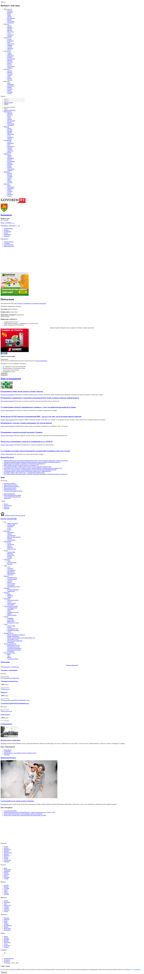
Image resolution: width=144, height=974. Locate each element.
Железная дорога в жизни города (10, 740)
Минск (9, 25)
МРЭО (9, 657)
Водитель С (4, 692)
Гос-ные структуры (9, 652)
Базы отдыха (10, 621)
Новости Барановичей (11, 379)
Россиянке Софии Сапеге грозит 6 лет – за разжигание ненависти (24, 472)
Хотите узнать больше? (7, 394)
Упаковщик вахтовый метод (9, 681)
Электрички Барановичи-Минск (13, 491)
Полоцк (9, 78)
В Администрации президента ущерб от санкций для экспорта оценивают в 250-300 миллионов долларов (36, 474)
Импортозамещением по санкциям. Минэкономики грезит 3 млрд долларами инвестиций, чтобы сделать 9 (36, 460)
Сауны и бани (11, 552)
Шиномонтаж (11, 573)
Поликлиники (11, 540)
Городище (7, 754)
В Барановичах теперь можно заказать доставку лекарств (22, 391)
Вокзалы (9, 564)
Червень (9, 36)
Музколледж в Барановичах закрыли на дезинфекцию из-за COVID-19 (26, 441)
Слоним (9, 46)
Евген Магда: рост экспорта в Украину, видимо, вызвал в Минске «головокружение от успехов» (33, 468)
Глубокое (9, 74)
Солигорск (10, 34)
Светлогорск (11, 66)
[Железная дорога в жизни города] (9, 737)
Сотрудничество (8, 244)
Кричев (9, 19)
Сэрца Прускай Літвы (10, 810)
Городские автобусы (10, 483)
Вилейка (9, 28)
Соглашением (136, 969)
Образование (7, 541)
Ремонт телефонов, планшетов (16, 634)
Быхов (9, 13)
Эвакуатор (10, 574)
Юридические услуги (13, 645)
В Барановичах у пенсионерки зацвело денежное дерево (20, 753)
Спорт (6, 624)
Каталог (6, 230)
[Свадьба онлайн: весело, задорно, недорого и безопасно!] (29, 797)
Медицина (7, 531)
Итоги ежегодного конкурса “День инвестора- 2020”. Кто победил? (23, 813)
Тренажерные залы (12, 628)
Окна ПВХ (10, 609)
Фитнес (9, 627)
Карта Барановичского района (12, 495)
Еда (5, 522)
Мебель (9, 613)
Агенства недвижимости (14, 648)
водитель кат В (5, 714)
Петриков (10, 61)
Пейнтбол (10, 553)
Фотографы (10, 604)
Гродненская (7, 140)
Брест (8, 83)
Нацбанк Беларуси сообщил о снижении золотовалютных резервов (24, 463)
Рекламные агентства (13, 646)
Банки (9, 594)
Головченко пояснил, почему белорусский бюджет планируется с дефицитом (27, 471)
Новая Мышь (8, 750)
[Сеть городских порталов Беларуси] (13, 202)
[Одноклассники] (4, 353)
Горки (9, 15)
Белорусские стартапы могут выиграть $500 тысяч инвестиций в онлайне (25, 815)
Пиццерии (10, 526)
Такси (9, 561)
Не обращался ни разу (8, 371)
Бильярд (9, 558)
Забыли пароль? (8, 102)
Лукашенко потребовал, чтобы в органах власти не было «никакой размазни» (27, 466)
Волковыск (10, 40)
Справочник (7, 231)
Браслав (9, 72)
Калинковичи (11, 58)
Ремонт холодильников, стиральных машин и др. (21, 637)
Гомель (9, 52)
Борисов (9, 27)
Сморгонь (10, 48)
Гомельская (7, 153)
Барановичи (10, 84)
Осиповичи (10, 22)
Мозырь (9, 60)
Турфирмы (10, 618)
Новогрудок (10, 43)
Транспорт (7, 559)
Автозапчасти (11, 570)
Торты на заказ (11, 603)
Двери (9, 610)
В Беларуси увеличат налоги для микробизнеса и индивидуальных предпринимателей (30, 469)
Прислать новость (9, 246)
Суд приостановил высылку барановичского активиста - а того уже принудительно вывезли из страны (38, 407)
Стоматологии (11, 535)
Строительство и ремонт (11, 606)
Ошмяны (9, 45)
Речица (9, 63)
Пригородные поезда (10, 489)
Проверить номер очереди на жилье (14, 515)
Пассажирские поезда (10, 488)
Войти (6, 108)
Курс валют (4, 239)
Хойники (10, 68)
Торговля (6, 588)
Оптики (9, 538)
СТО (8, 567)
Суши (9, 528)
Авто (5, 565)
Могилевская (8, 111)
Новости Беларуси (7, 457)
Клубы (9, 529)
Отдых (6, 550)
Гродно (9, 39)
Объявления (7, 234)
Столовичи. (7, 751)
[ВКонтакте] (2, 353)
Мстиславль (10, 21)
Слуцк (9, 33)
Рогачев (9, 65)
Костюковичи (11, 18)
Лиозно (9, 75)
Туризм (6, 616)
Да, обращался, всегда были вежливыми (14, 366)
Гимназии (10, 547)
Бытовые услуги (8, 633)
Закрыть (3, 2)
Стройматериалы (12, 607)
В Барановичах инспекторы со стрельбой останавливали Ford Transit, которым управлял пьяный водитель (40, 398)
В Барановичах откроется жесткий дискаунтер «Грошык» (22, 432)
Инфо (3, 477)
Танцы (9, 631)
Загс (8, 655)
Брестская (7, 184)
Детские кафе (11, 525)
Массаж (9, 582)
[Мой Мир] (6, 353)
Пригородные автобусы (11, 485)
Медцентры (10, 532)
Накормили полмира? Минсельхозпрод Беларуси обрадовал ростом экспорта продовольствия (32, 462)
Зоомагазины (11, 591)
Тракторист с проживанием (9, 670)
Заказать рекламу (9, 241)
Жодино (9, 30)
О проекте (7, 243)
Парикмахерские (12, 577)
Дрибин (9, 16)
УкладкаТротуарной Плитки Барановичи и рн (15, 703)
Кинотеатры (10, 555)
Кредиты (6, 507)
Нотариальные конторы (14, 649)
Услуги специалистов (10, 643)
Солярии (9, 580)
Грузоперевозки (11, 562)
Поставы (9, 80)
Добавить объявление (72, 665)
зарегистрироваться (41, 360)
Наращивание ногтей (13, 586)
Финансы (6, 592)
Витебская (7, 172)
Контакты (7, 961)
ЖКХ (8, 654)
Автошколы (10, 544)
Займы (9, 597)
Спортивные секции (13, 630)
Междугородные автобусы (11, 486)
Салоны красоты (12, 579)
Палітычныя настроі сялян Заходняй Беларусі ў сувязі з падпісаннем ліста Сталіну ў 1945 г (30, 812)
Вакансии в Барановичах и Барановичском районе (31, 303)
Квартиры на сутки (12, 622)
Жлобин (9, 57)
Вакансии (7, 236)
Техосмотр (10, 568)
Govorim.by (4, 950)
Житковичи (10, 55)
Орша (9, 77)
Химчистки (10, 642)
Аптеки (9, 534)
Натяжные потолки (12, 612)
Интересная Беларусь (8, 758)
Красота (6, 576)
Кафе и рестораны (12, 523)
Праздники (7, 598)
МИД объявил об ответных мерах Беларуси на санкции (21, 465)
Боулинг (9, 556)
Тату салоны (10, 585)
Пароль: (6, 101)
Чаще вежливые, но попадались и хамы (13, 368)
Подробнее (4, 743)
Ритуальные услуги (12, 639)
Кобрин (9, 87)
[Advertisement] (72, 260)
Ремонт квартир (11, 615)
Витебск (9, 71)
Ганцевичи (10, 86)
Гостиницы (10, 619)
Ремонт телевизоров (13, 636)
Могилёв (9, 10)
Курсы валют (8, 505)
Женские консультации (13, 537)
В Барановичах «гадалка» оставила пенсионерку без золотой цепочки (26, 423)
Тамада (9, 601)
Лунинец (9, 89)
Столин (9, 93)
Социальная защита (12, 658)
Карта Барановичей (9, 493)
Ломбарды (10, 595)
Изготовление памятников (14, 640)
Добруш (9, 54)
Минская (6, 126)
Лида (8, 42)
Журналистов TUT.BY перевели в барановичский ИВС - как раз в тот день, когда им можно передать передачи (41, 416)
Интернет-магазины (13, 589)
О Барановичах (8, 228)
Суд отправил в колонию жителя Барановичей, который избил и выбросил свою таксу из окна (35, 451)
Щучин (9, 49)
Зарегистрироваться (9, 110)
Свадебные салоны (12, 600)
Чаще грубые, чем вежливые (10, 370)
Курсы (9, 543)
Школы (9, 546)
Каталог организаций (9, 519)
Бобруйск (10, 12)
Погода (6, 233)
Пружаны (10, 92)
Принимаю (4, 972)
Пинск (9, 90)
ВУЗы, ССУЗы (11, 549)
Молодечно (10, 31)
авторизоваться (29, 360)
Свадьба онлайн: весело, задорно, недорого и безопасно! (17, 801)
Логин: (6, 99)
